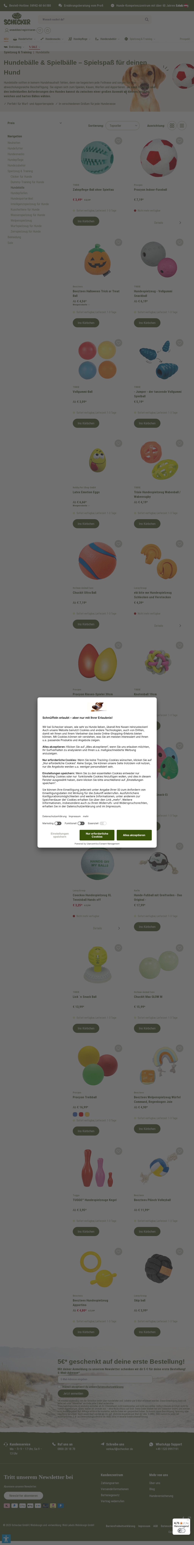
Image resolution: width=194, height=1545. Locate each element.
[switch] (181, 1530)
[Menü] (188, 1521)
